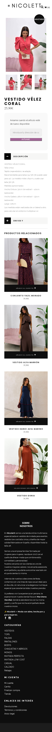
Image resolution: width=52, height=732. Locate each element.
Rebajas (8, 670)
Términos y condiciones (15, 710)
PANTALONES (10, 641)
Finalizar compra (12, 690)
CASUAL (8, 663)
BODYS (7, 645)
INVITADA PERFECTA (14, 656)
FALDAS (8, 638)
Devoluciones (10, 706)
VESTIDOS (9, 631)
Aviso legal (9, 714)
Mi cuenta (8, 683)
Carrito (7, 687)
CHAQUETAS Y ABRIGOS (15, 649)
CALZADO (9, 667)
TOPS (7, 634)
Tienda (7, 694)
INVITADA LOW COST (14, 659)
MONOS (8, 652)
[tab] (26, 156)
